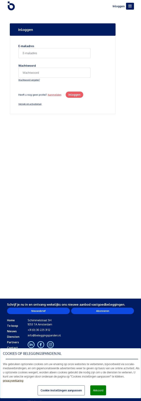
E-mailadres (26, 46)
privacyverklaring (13, 380)
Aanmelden (54, 94)
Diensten (13, 336)
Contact (12, 347)
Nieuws (12, 331)
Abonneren (102, 310)
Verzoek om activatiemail (29, 104)
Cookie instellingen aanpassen (61, 390)
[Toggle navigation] (130, 6)
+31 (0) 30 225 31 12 (39, 330)
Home (11, 320)
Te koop (12, 325)
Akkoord (98, 390)
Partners (13, 342)
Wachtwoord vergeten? (29, 80)
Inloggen (119, 6)
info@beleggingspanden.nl (44, 335)
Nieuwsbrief (38, 310)
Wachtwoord (27, 65)
